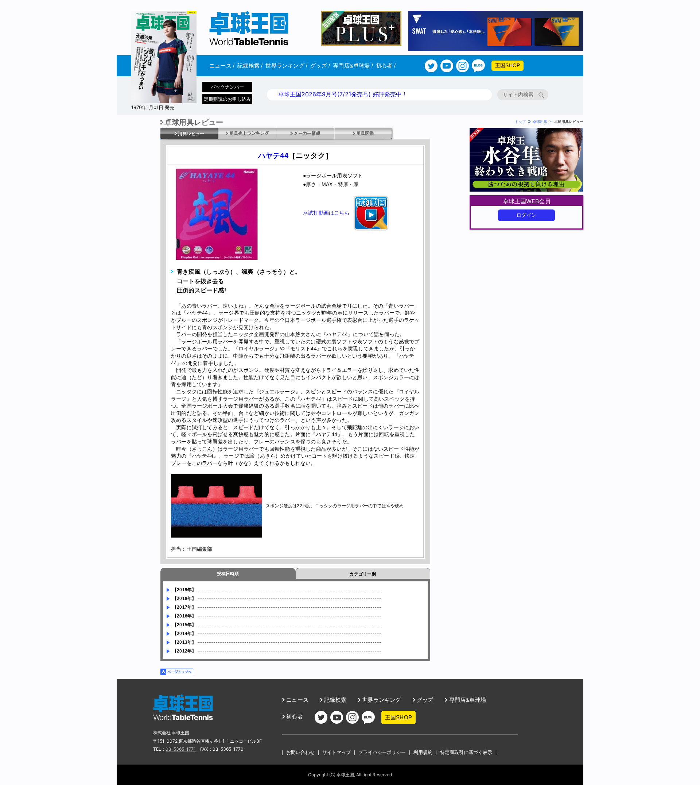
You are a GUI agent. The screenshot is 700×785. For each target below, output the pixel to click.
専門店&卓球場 (353, 65)
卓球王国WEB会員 (527, 201)
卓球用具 (540, 121)
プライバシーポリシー (382, 752)
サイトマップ (336, 752)
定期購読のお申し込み (227, 99)
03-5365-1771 (181, 749)
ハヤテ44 (273, 155)
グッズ (320, 65)
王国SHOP (507, 65)
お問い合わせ (300, 752)
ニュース (221, 65)
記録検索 (249, 65)
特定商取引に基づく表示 (466, 752)
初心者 (386, 65)
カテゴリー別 (362, 574)
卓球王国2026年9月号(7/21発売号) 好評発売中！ (343, 94)
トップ (520, 121)
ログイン (526, 215)
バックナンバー (227, 87)
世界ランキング (286, 65)
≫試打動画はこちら (326, 212)
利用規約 (422, 752)
